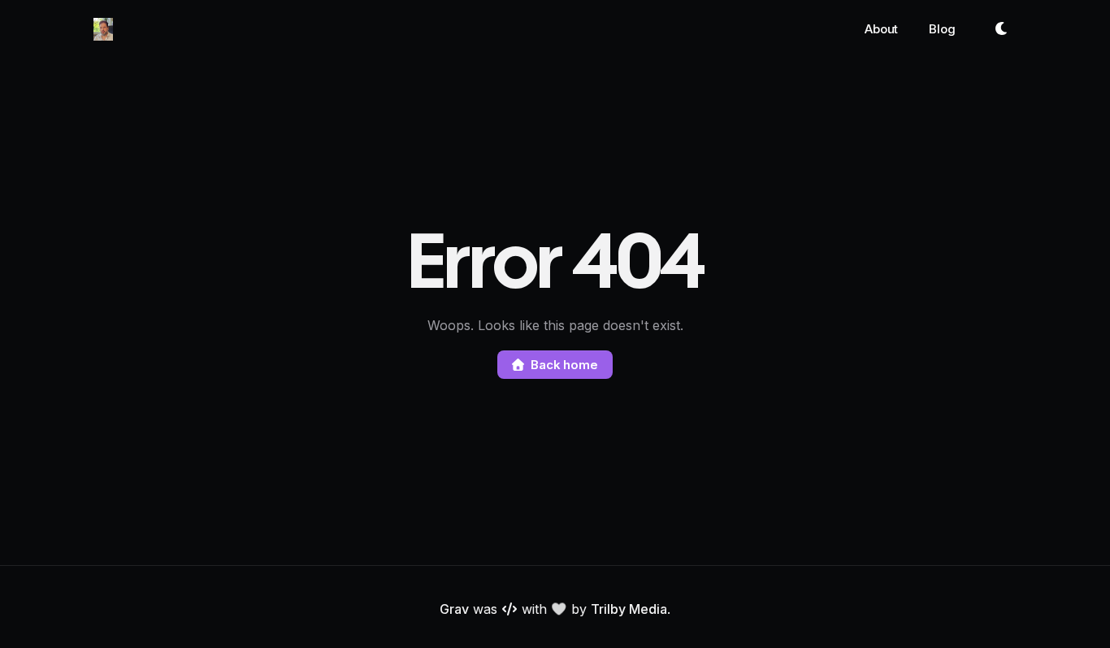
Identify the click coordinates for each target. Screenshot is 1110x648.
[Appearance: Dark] (1002, 29)
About (882, 29)
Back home (564, 364)
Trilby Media (629, 609)
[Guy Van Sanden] (103, 29)
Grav (454, 609)
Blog (942, 29)
